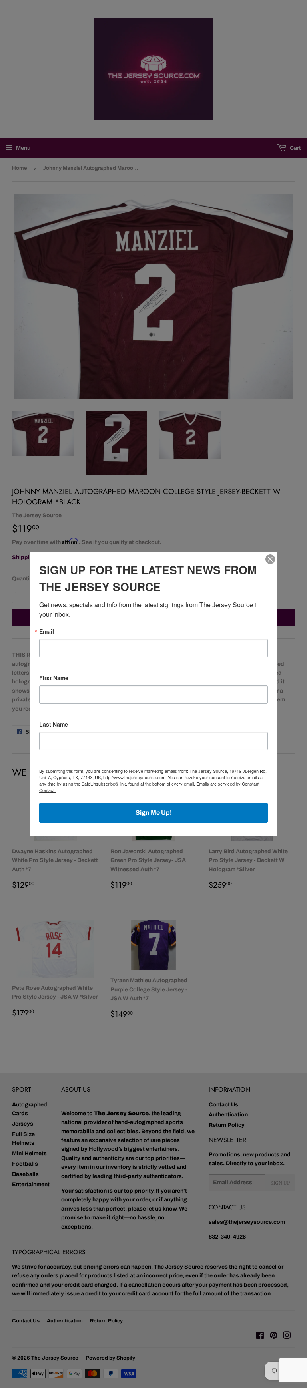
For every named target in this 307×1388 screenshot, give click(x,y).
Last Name (53, 724)
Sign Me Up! (154, 812)
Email (46, 631)
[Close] (270, 559)
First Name (53, 678)
